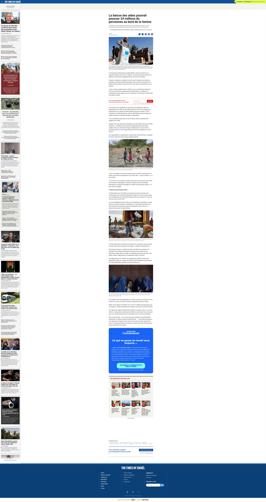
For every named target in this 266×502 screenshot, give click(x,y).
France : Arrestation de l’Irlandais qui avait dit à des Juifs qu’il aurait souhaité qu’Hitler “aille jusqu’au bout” (146, 411)
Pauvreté (125, 443)
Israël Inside (104, 479)
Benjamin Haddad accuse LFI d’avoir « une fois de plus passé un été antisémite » (9, 321)
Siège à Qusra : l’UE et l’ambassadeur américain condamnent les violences (7, 171)
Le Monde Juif (104, 477)
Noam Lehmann (5, 358)
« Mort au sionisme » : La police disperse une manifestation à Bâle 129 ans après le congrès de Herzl (10, 276)
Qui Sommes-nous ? (128, 477)
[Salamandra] (145, 499)
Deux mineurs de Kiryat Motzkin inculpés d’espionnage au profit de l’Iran (10, 412)
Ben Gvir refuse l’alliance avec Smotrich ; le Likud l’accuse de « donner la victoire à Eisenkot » (9, 224)
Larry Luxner (11, 85)
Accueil (102, 472)
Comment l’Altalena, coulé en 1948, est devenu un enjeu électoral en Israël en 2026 (10, 199)
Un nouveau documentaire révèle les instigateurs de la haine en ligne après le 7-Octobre (116, 392)
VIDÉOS (102, 486)
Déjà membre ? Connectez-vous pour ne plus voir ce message (130, 369)
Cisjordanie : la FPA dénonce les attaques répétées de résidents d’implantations (8, 177)
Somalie (150, 443)
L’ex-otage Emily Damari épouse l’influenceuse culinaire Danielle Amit (115, 410)
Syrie (136, 443)
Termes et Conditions (128, 472)
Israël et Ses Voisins (114, 442)
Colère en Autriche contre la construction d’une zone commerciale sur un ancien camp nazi (10, 137)
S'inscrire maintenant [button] (146, 450)
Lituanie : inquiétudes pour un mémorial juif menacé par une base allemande (10, 114)
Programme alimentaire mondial (125, 442)
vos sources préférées (147, 29)
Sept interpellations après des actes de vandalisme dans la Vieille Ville (9, 442)
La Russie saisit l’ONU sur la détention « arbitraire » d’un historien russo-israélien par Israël (10, 246)
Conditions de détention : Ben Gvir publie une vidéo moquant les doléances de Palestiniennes (9, 354)
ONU (121, 443)
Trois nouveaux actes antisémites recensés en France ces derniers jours (9, 307)
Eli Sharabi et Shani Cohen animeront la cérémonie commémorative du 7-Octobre (8, 46)
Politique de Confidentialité (129, 475)
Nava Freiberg (5, 250)
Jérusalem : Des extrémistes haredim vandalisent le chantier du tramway (135, 411)
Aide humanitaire (137, 442)
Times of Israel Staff (6, 33)
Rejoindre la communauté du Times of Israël (131, 365)
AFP (111, 33)
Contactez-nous (127, 481)
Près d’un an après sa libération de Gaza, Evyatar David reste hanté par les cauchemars (9, 57)
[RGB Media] (134, 500)
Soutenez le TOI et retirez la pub (259, 1)
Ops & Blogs (103, 481)
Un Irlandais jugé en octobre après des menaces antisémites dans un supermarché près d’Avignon (9, 333)
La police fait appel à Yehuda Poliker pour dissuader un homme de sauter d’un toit (10, 384)
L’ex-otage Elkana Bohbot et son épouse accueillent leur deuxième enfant (146, 392)
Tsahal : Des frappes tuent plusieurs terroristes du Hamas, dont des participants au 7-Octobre (9, 52)
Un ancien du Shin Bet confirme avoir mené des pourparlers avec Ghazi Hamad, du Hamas (10, 28)
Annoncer (126, 479)
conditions (147, 103)
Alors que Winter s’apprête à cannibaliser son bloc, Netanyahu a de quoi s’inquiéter (9, 219)
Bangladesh (144, 443)
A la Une (103, 488)
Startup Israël (104, 483)
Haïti (140, 443)
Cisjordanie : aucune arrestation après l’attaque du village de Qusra (9, 157)
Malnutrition (144, 442)
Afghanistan (131, 443)
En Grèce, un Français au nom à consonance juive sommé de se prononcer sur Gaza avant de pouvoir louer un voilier (8, 327)
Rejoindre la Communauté (244, 1)
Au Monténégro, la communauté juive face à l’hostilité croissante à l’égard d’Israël (10, 79)
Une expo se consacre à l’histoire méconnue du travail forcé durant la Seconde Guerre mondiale (10, 132)
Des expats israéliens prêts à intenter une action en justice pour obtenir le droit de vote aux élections (10, 213)
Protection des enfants (114, 443)
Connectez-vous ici (149, 452)
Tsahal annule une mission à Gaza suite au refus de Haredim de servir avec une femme (126, 392)
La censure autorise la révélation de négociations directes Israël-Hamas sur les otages (135, 393)
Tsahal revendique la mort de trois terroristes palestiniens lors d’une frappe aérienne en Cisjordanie (126, 411)
